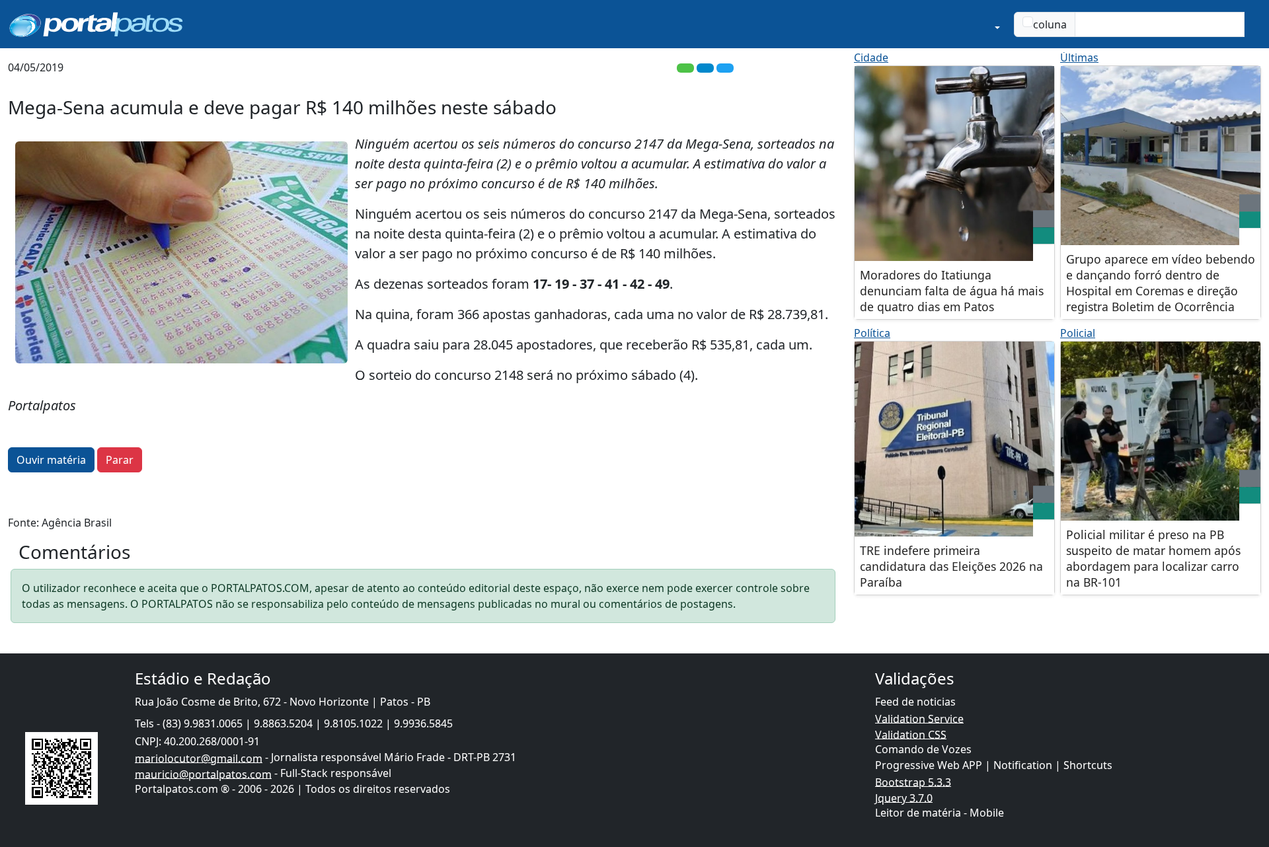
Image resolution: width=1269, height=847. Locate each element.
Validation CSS (910, 734)
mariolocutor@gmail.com (198, 758)
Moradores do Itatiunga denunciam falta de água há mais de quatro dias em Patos (952, 290)
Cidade (871, 57)
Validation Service (919, 718)
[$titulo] (954, 163)
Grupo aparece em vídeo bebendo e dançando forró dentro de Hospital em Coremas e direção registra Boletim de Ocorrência (1160, 282)
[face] (1043, 235)
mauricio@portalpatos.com (203, 773)
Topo (1184, 781)
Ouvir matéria (51, 460)
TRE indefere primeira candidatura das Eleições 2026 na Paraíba (951, 566)
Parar (120, 460)
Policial (1077, 333)
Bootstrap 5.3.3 (913, 781)
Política (872, 333)
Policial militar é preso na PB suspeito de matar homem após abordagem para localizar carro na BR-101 (1153, 558)
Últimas (1079, 57)
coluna (1050, 24)
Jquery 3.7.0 (904, 797)
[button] (940, 24)
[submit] (1252, 24)
